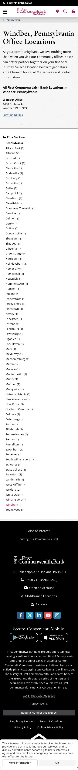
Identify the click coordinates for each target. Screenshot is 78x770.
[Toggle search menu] (65, 11)
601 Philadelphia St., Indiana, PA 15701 (39, 572)
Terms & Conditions (52, 721)
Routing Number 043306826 (39, 712)
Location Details (13, 115)
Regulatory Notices (22, 721)
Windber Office (12, 99)
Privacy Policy (22, 727)
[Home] (31, 12)
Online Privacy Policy (50, 727)
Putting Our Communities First (39, 539)
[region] (39, 19)
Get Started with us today (39, 695)
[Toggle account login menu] (73, 11)
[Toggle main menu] (5, 11)
